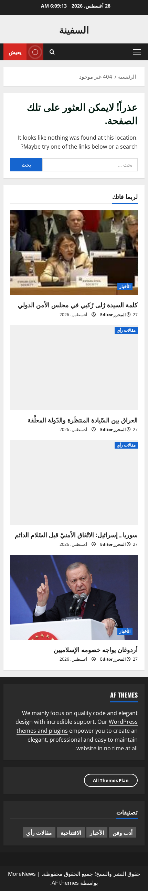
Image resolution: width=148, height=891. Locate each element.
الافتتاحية (71, 832)
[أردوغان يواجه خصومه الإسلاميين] (74, 597)
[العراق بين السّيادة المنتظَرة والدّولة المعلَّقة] (74, 367)
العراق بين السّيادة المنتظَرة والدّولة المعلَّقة (83, 419)
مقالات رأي (126, 330)
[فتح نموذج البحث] (52, 52)
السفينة (74, 29)
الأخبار (124, 286)
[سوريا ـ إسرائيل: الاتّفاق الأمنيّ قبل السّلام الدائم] (74, 482)
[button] (137, 52)
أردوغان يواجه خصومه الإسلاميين (96, 649)
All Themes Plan (111, 780)
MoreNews (22, 874)
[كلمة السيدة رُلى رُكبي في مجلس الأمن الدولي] (74, 253)
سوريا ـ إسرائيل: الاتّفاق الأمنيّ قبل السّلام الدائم (76, 534)
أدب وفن (123, 832)
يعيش (15, 52)
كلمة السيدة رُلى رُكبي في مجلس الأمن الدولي (78, 304)
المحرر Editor (113, 315)
